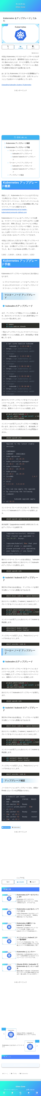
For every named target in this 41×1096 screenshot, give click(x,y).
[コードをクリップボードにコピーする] (37, 327)
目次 (19, 137)
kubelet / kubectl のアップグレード (24, 158)
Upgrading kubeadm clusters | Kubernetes (16, 85)
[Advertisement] (20, 112)
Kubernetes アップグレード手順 (18, 147)
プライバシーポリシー (11, 1089)
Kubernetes (7, 827)
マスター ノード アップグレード (20, 150)
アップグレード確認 (16, 175)
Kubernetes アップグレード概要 (18, 143)
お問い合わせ (30, 1089)
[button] (33, 47)
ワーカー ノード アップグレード (20, 163)
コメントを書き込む (20, 1065)
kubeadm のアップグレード (22, 153)
